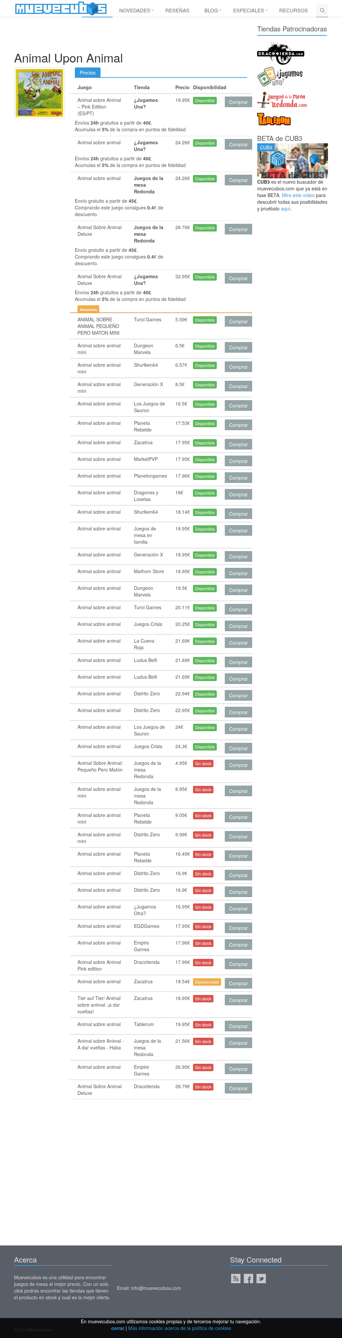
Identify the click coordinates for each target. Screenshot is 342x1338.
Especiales (248, 10)
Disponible (205, 100)
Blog (211, 10)
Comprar (238, 102)
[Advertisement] (135, 36)
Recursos (293, 10)
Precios (88, 72)
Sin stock (203, 763)
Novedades (134, 10)
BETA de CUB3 (279, 138)
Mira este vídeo (298, 195)
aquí (285, 208)
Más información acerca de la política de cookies (179, 1328)
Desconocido (207, 982)
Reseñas (177, 10)
